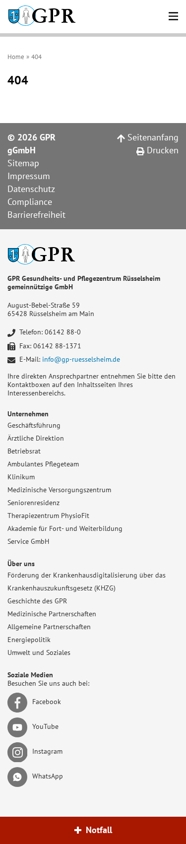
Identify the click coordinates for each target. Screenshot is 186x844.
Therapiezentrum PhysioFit (48, 515)
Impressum (28, 176)
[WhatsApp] (19, 776)
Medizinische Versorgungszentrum (59, 489)
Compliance (29, 201)
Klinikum (21, 476)
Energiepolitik (29, 639)
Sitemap (23, 163)
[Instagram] (19, 751)
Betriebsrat (24, 451)
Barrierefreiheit (36, 214)
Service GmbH (28, 541)
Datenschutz (31, 189)
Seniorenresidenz (33, 502)
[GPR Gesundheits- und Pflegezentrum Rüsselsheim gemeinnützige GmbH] (41, 16)
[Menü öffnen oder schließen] (173, 14)
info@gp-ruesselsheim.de (81, 359)
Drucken (161, 150)
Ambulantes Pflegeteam (43, 463)
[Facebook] (19, 701)
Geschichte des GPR (37, 600)
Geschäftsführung (34, 425)
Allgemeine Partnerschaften (49, 626)
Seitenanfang (152, 137)
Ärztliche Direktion (35, 438)
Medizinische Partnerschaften (51, 613)
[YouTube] (19, 726)
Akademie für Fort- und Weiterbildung (65, 528)
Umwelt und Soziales (38, 652)
